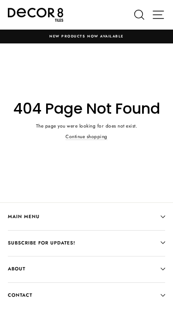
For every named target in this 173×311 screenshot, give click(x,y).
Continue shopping (86, 137)
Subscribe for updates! (41, 242)
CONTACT (20, 295)
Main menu (24, 216)
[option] (86, 36)
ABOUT (16, 268)
